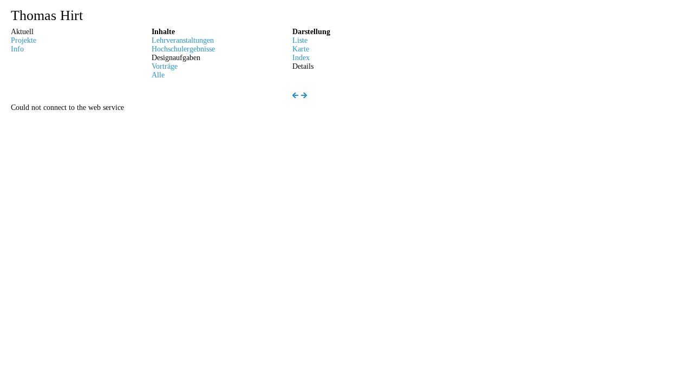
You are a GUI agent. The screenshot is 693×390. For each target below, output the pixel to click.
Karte (300, 49)
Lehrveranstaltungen (183, 40)
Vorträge (165, 66)
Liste (300, 40)
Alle (158, 75)
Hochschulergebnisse (183, 49)
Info (17, 49)
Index (301, 58)
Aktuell (22, 32)
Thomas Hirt (47, 16)
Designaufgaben (176, 58)
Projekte (23, 40)
